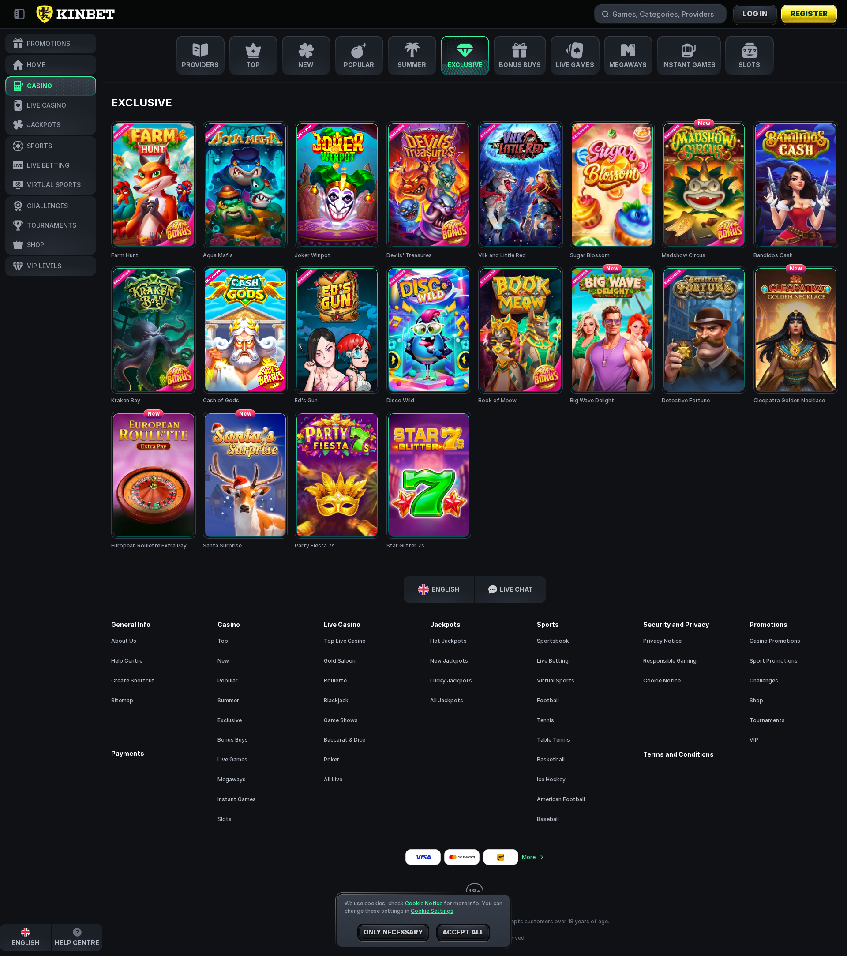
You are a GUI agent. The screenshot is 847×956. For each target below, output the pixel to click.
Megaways (231, 779)
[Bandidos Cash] (795, 190)
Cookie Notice (662, 680)
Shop (756, 700)
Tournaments (767, 720)
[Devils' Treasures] (428, 190)
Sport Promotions (774, 660)
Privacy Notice (662, 640)
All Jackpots (446, 700)
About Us (123, 640)
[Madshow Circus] (704, 190)
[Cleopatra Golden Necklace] (795, 335)
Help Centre (126, 660)
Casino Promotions (775, 640)
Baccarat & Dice (344, 739)
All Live (333, 779)
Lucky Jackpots (451, 680)
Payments (127, 753)
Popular (227, 680)
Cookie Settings (432, 911)
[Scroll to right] (834, 56)
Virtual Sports (555, 680)
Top (222, 640)
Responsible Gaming (670, 660)
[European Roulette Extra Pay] (153, 481)
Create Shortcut (132, 680)
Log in (755, 13)
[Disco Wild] (428, 335)
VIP (754, 739)
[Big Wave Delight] (612, 335)
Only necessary (393, 932)
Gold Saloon (340, 660)
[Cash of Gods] (245, 335)
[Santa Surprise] (245, 481)
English (445, 589)
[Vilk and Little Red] (520, 190)
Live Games (232, 759)
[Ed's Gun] (337, 335)
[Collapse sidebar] (19, 14)
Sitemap (122, 700)
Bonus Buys (232, 739)
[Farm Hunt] (153, 190)
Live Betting (553, 660)
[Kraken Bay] (153, 335)
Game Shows (341, 720)
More (529, 857)
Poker (331, 759)
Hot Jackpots (448, 640)
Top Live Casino (345, 640)
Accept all (463, 932)
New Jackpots (449, 660)
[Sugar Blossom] (612, 190)
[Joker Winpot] (337, 190)
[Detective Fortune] (704, 335)
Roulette (335, 680)
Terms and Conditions (678, 754)
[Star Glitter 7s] (428, 481)
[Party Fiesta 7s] (337, 481)
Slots (224, 819)
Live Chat (516, 589)
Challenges (764, 680)
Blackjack (336, 700)
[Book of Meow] (520, 335)
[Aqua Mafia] (245, 190)
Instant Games (236, 799)
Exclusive (229, 720)
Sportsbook (553, 640)
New (223, 660)
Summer (228, 700)
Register (809, 13)
